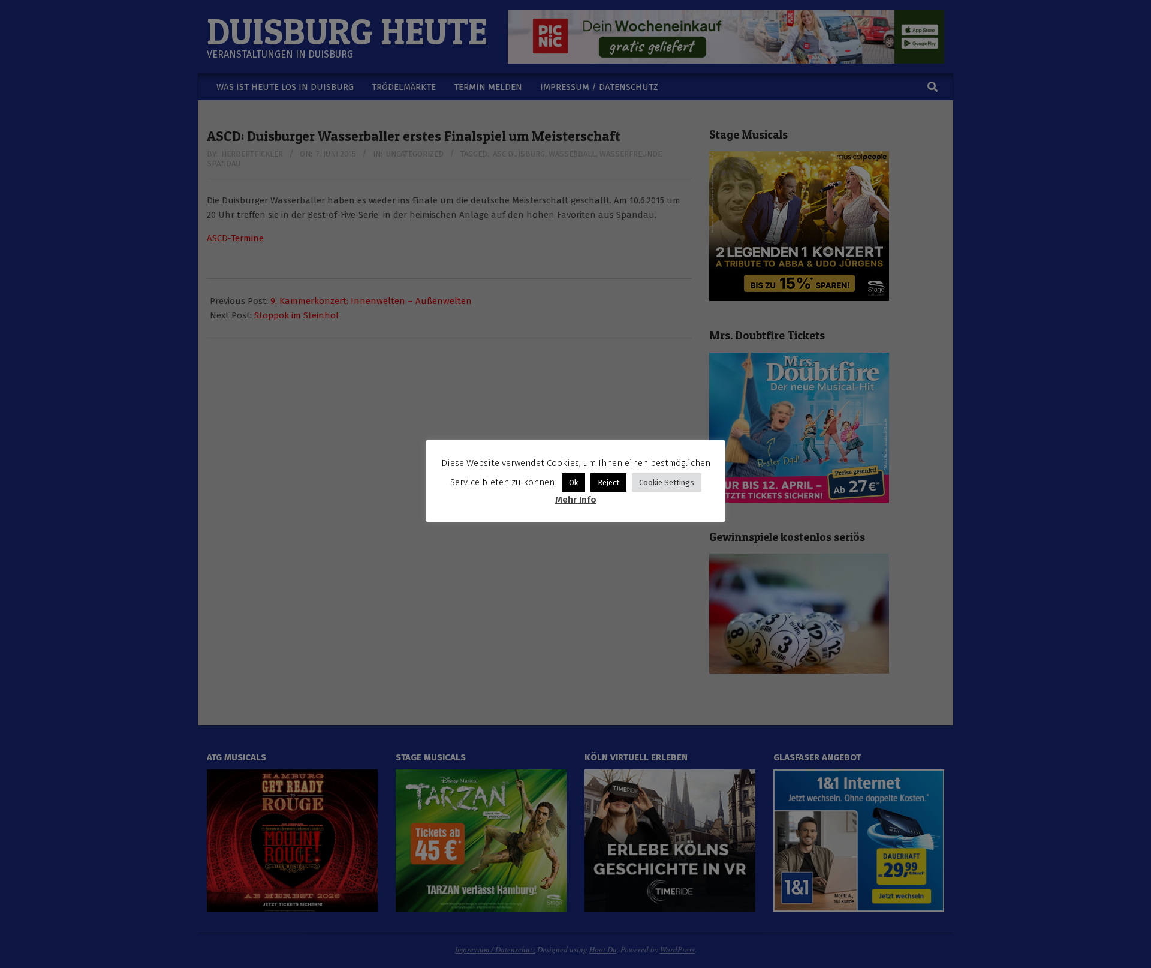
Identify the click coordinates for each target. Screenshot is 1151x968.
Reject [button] (608, 482)
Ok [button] (573, 482)
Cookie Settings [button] (666, 482)
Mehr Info (575, 499)
